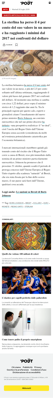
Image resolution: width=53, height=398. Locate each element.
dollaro (37, 203)
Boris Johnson (25, 118)
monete (5, 206)
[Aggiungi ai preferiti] (16, 45)
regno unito (17, 206)
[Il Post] (26, 3)
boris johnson (16, 203)
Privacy (38, 367)
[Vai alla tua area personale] (49, 2)
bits (5, 9)
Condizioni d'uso (38, 370)
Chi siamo (16, 367)
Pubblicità (27, 367)
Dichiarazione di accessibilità (26, 372)
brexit (28, 203)
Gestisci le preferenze (18, 370)
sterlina (29, 206)
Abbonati (26, 388)
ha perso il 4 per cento (35, 85)
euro (46, 203)
